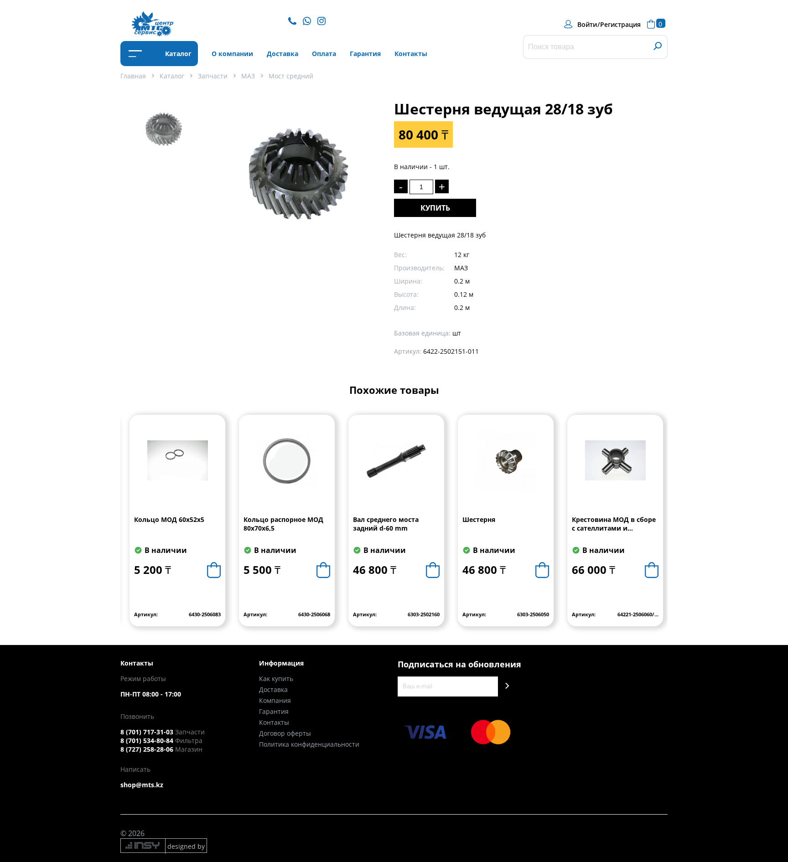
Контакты (410, 53)
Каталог (177, 53)
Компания (275, 700)
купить (435, 208)
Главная (133, 76)
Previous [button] (127, 527)
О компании (232, 53)
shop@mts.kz (141, 784)
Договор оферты (285, 733)
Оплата (324, 53)
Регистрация (620, 24)
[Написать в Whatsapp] (309, 20)
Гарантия (365, 53)
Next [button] (660, 527)
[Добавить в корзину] (214, 570)
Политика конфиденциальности (309, 744)
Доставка (282, 53)
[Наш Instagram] (323, 20)
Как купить (276, 678)
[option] (164, 132)
